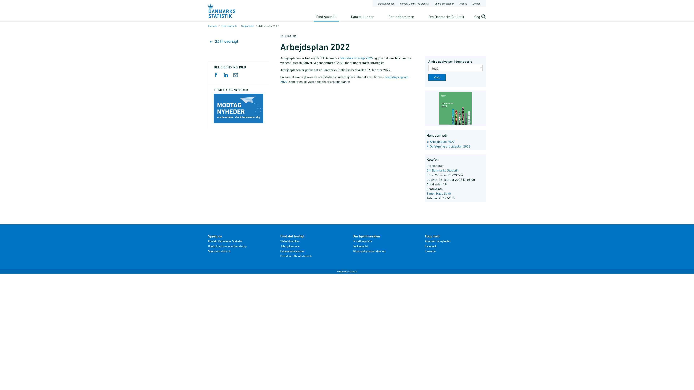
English (476, 3)
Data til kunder (362, 17)
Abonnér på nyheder (438, 241)
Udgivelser (247, 25)
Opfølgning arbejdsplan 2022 (450, 146)
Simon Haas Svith (439, 193)
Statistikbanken (386, 3)
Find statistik (326, 17)
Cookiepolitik (360, 246)
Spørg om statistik (444, 3)
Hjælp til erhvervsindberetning (227, 246)
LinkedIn (430, 251)
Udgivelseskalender (292, 251)
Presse (463, 3)
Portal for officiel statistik (296, 256)
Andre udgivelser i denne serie (450, 61)
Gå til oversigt (226, 41)
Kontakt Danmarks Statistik (414, 3)
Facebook (431, 246)
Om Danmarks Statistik (446, 17)
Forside (212, 25)
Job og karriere (289, 246)
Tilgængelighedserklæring (369, 251)
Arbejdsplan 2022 (442, 142)
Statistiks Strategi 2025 (356, 58)
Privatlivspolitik (362, 241)
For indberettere (401, 17)
